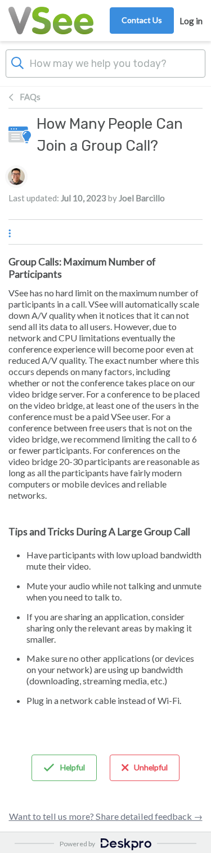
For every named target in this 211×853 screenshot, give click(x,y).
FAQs (30, 97)
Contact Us (142, 20)
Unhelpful (151, 767)
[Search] (17, 62)
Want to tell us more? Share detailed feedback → (106, 816)
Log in (191, 21)
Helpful (72, 767)
